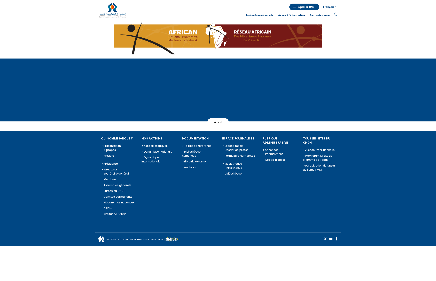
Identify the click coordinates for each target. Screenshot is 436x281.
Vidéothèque (233, 174)
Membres (110, 179)
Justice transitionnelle (259, 15)
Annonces (271, 150)
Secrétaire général (116, 174)
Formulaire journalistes (240, 156)
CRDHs (108, 208)
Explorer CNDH (307, 7)
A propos (110, 150)
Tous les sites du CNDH (316, 140)
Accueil (218, 122)
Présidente (110, 164)
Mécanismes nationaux (119, 202)
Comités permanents (118, 197)
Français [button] (328, 7)
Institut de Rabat (115, 214)
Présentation (112, 146)
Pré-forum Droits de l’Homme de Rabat (317, 158)
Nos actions (152, 138)
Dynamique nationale (158, 152)
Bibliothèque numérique (191, 154)
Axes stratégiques (156, 146)
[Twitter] (325, 239)
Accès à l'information (291, 15)
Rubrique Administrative (275, 140)
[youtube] (330, 239)
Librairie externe (195, 161)
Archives (190, 167)
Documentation (195, 138)
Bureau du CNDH (114, 191)
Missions (109, 156)
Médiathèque (233, 164)
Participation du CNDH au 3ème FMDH (319, 168)
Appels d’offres (275, 160)
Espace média (233, 146)
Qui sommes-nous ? (117, 138)
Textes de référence (198, 146)
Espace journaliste (238, 138)
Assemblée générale (117, 185)
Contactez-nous (320, 15)
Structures (110, 169)
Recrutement (274, 154)
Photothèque (233, 168)
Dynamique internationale (151, 159)
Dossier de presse (236, 150)
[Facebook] (336, 239)
